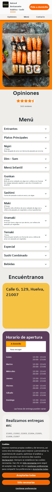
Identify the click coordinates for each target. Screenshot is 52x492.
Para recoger (16, 349)
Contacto (40, 16)
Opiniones (12, 16)
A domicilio (16, 343)
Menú (26, 16)
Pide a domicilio (39, 7)
